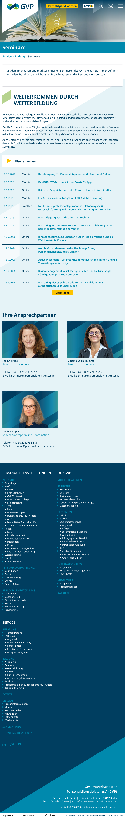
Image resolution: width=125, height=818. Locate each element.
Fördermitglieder (69, 586)
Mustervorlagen (16, 512)
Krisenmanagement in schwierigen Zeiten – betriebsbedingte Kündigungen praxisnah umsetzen (74, 272)
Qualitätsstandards (15, 600)
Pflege (10, 545)
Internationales (69, 564)
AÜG (9, 518)
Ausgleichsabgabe (17, 652)
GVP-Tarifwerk (14, 496)
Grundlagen (11, 483)
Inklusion (10, 635)
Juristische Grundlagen (20, 648)
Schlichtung (11, 726)
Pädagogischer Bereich (75, 538)
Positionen (13, 541)
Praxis (8, 603)
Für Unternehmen (17, 674)
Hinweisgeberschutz (17, 733)
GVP (4, 1)
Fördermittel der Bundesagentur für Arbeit (28, 684)
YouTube (19, 744)
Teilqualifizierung (14, 606)
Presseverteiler (13, 710)
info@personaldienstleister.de (100, 807)
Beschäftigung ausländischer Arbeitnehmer (64, 217)
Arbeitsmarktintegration (20, 548)
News (10, 489)
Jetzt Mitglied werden (62, 6)
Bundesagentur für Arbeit (21, 515)
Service (7, 56)
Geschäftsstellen (69, 505)
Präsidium (65, 489)
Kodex (63, 518)
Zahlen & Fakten (13, 561)
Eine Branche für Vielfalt (75, 554)
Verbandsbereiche (70, 499)
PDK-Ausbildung (14, 668)
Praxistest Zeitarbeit (18, 538)
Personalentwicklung (73, 544)
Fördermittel (11, 609)
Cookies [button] (50, 815)
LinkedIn (4, 744)
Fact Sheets (66, 573)
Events (8, 558)
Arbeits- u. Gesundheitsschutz (23, 525)
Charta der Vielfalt (72, 557)
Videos (8, 707)
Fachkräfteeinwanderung (21, 551)
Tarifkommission (69, 495)
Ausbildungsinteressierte (21, 678)
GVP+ (86, 6)
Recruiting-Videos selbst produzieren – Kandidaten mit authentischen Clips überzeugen (70, 284)
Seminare (10, 665)
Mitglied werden (69, 480)
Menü (120, 6)
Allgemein (67, 525)
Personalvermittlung (73, 541)
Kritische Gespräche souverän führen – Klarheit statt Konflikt (75, 190)
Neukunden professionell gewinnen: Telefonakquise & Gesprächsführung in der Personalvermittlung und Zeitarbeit (74, 207)
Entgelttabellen (15, 492)
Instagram (12, 744)
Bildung (20, 56)
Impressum (8, 815)
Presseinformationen (16, 703)
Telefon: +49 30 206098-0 (68, 807)
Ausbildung (68, 534)
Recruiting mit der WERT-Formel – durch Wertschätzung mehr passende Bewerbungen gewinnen (75, 227)
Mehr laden (62, 293)
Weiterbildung (13, 554)
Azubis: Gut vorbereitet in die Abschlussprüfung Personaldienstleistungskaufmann (66, 250)
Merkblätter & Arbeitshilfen (22, 522)
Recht (8, 574)
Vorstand (65, 492)
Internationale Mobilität (75, 531)
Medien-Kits (11, 720)
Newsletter (11, 713)
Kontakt (110, 6)
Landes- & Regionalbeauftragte (77, 502)
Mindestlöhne (14, 502)
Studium (9, 681)
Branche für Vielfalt (70, 551)
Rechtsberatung (13, 632)
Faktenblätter (12, 716)
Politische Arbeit (16, 535)
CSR (62, 547)
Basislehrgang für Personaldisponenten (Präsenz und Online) (74, 174)
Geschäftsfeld (12, 596)
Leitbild (64, 515)
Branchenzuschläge (18, 499)
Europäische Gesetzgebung (75, 570)
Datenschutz (29, 815)
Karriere (63, 593)
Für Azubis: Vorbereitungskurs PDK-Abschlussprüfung (70, 198)
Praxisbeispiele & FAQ (19, 642)
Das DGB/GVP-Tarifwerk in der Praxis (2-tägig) (65, 182)
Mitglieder (65, 583)
